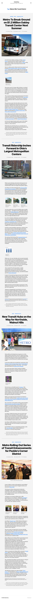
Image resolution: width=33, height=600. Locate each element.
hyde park (13, 133)
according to (10, 221)
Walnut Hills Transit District (10, 111)
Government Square (10, 118)
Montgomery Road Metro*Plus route (20, 534)
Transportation (20, 16)
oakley (12, 134)
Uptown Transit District (22, 118)
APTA (7, 303)
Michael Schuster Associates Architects (12, 404)
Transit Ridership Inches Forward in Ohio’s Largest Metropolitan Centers (16, 150)
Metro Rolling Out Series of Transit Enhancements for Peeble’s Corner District (16, 449)
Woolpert (21, 387)
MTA (12, 304)
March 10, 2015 (18, 325)
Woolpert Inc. (16, 434)
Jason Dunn (25, 97)
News (15, 16)
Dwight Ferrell (15, 132)
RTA (10, 305)
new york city (15, 304)
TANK (19, 305)
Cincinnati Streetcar (22, 237)
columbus (22, 303)
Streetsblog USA (15, 305)
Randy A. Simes (10, 31)
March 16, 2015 (18, 157)
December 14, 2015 (18, 31)
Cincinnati (7, 132)
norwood (9, 134)
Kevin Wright (15, 583)
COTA (25, 303)
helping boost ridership (18, 366)
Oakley (23, 62)
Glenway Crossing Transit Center (11, 109)
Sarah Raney (24, 497)
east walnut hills (22, 582)
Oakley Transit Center (21, 134)
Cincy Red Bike (10, 428)
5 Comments (24, 157)
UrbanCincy (6, 597)
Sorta (26, 134)
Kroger (18, 583)
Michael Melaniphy (12, 272)
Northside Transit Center (20, 110)
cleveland (18, 303)
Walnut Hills (11, 487)
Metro (20, 133)
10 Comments (25, 31)
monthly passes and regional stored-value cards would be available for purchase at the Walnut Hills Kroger (16, 399)
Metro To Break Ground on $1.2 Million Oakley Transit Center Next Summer (16, 24)
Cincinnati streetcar (14, 303)
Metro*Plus (23, 583)
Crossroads (11, 132)
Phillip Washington (15, 212)
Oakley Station (16, 134)
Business (11, 16)
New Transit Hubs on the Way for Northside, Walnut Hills (16, 319)
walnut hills (23, 584)
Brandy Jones (12, 521)
